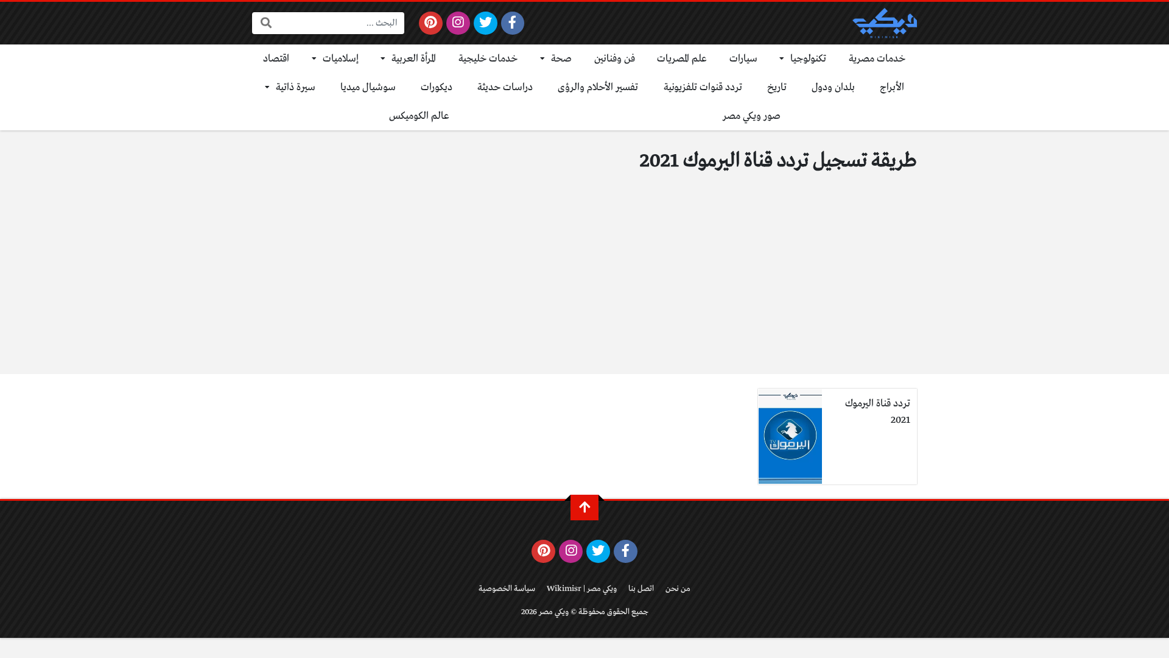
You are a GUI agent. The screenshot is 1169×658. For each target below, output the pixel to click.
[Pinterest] (431, 23)
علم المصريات (682, 58)
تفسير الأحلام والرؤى (598, 87)
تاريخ (777, 87)
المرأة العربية (413, 58)
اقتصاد (276, 58)
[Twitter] (485, 23)
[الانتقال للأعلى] (584, 507)
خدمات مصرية (877, 58)
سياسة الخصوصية (507, 589)
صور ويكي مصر (752, 116)
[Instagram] (458, 23)
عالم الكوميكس (419, 116)
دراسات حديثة (505, 87)
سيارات (743, 58)
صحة (561, 58)
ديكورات (436, 87)
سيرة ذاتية (295, 87)
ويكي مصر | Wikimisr (582, 589)
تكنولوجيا (808, 58)
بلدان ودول (833, 87)
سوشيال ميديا (368, 87)
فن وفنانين (614, 58)
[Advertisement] (584, 282)
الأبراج (892, 87)
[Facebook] (513, 23)
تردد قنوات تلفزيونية (703, 87)
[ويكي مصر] (884, 23)
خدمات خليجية (488, 58)
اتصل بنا (641, 589)
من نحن (677, 589)
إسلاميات (341, 58)
